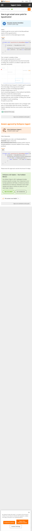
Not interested (21, 192)
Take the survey (8, 192)
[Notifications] (30, 1)
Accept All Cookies (9, 522)
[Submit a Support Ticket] (29, 9)
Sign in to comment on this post (21, 116)
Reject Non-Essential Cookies (22, 522)
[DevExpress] (5, 1)
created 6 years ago (12, 24)
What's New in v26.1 (10, 179)
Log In (26, 1)
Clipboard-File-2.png (9, 111)
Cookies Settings (15, 526)
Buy (22, 1)
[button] (29, 41)
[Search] (29, 5)
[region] (16, 520)
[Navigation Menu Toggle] (2, 5)
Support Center (16, 5)
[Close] (29, 512)
